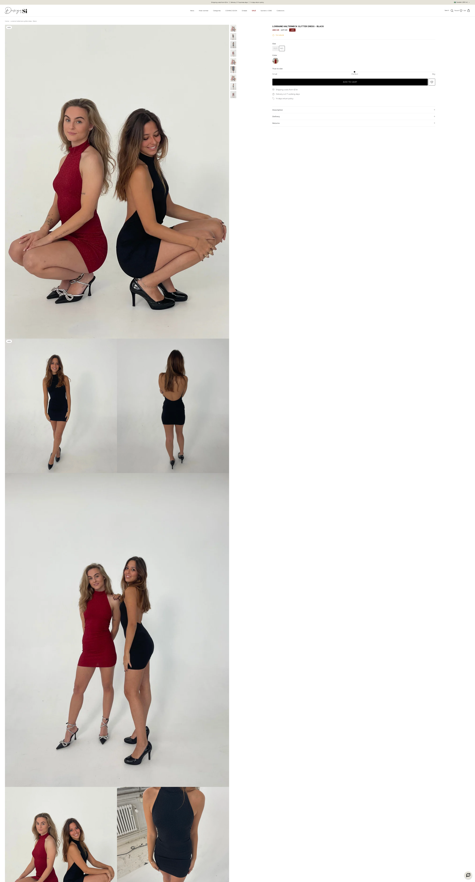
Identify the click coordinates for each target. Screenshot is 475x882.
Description (277, 110)
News (192, 11)
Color (274, 55)
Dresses (244, 11)
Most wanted (203, 11)
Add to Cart (350, 82)
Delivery (276, 116)
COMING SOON (231, 11)
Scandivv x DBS (266, 11)
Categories (217, 11)
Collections (280, 11)
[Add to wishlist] (431, 82)
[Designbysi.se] (16, 10)
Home (7, 21)
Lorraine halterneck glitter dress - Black (24, 21)
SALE (254, 11)
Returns (276, 123)
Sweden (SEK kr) (461, 2)
